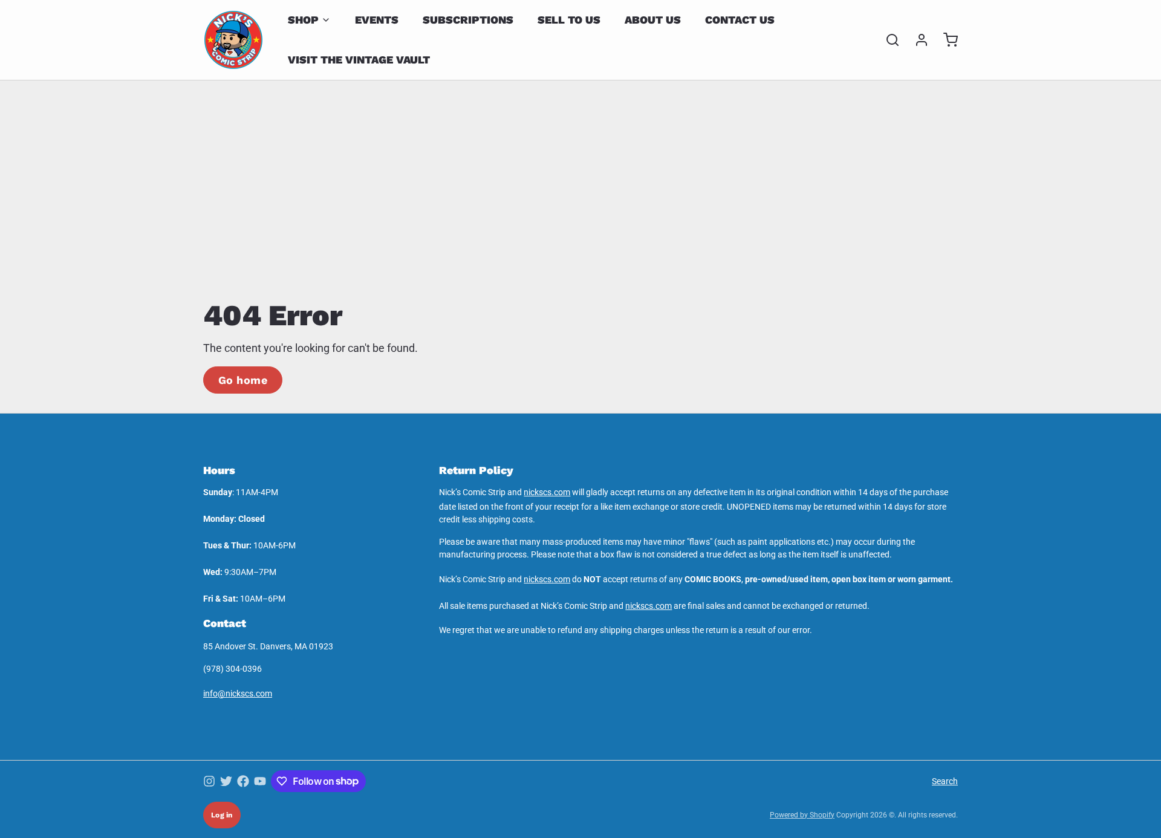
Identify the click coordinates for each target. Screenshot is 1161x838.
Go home (242, 380)
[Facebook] (243, 781)
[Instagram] (209, 781)
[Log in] (917, 40)
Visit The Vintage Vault (359, 59)
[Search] (888, 40)
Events (376, 19)
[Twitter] (226, 781)
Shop (303, 19)
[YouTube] (260, 781)
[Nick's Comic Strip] (233, 40)
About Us (653, 19)
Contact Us (740, 19)
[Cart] (946, 40)
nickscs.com (547, 492)
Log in (222, 815)
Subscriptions (468, 19)
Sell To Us (569, 19)
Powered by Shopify (802, 815)
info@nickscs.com (237, 693)
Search (945, 781)
